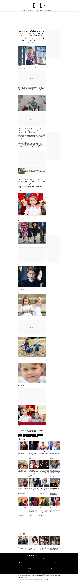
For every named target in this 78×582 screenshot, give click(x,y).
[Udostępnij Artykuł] (44, 68)
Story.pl (51, 571)
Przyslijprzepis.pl (41, 571)
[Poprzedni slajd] (18, 540)
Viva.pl (51, 568)
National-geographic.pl (31, 571)
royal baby (28, 436)
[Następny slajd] (60, 540)
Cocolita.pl (19, 571)
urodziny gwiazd (21, 436)
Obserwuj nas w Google (39, 67)
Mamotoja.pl (30, 568)
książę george (35, 436)
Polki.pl (40, 568)
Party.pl (19, 568)
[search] (54, 10)
